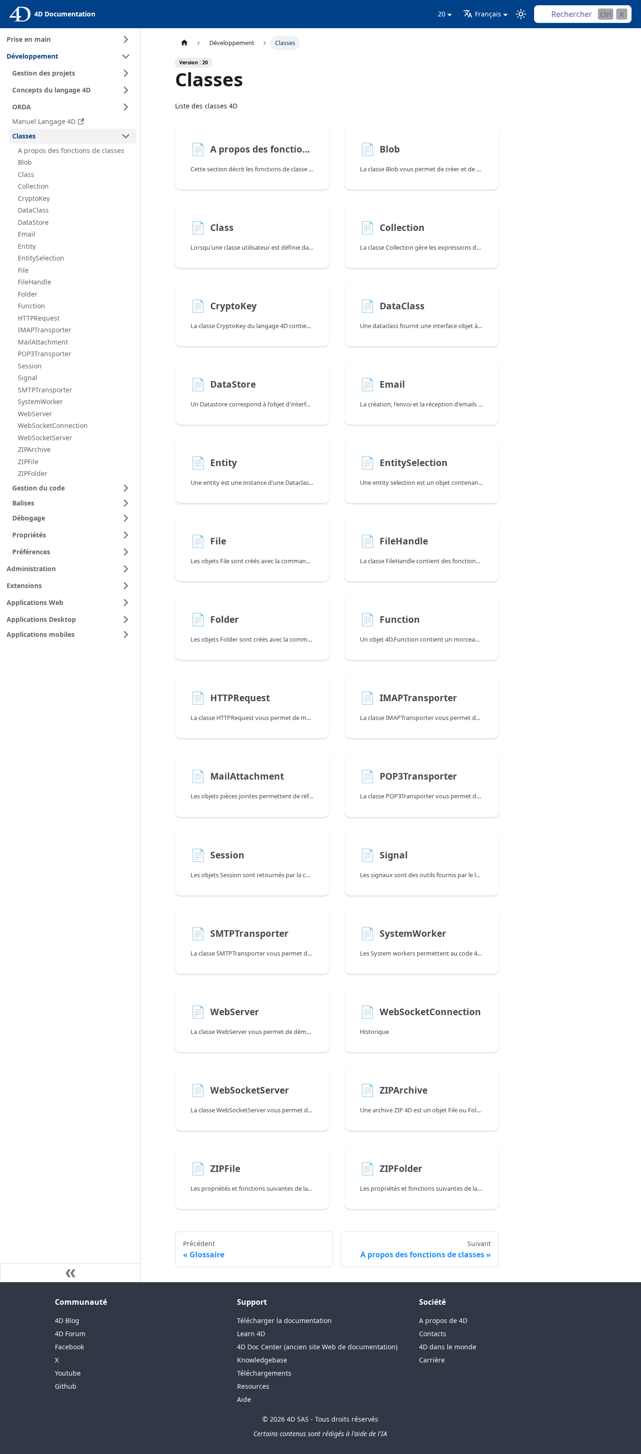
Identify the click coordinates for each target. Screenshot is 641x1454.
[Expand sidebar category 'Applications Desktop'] (125, 619)
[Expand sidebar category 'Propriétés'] (125, 535)
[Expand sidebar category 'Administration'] (125, 568)
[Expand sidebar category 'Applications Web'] (125, 602)
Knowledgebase (262, 1359)
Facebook (69, 1346)
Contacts (432, 1333)
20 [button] (441, 13)
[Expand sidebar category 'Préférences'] (125, 551)
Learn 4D (251, 1333)
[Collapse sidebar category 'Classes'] (125, 136)
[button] (72, 503)
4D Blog (67, 1320)
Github (65, 1386)
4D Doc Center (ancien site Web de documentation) (317, 1346)
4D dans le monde (447, 1346)
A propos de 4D (443, 1320)
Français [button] (488, 13)
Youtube (68, 1373)
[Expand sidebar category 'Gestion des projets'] (125, 73)
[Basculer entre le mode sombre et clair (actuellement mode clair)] (520, 14)
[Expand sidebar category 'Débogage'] (125, 518)
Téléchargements (264, 1373)
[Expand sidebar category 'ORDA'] (125, 107)
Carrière (432, 1359)
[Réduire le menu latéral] (70, 1272)
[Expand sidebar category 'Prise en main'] (125, 39)
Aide (244, 1399)
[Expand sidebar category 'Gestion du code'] (125, 488)
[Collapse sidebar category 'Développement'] (125, 56)
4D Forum (70, 1333)
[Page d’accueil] (184, 43)
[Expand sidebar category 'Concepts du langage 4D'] (125, 90)
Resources (253, 1386)
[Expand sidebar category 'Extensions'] (125, 585)
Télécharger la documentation (284, 1320)
